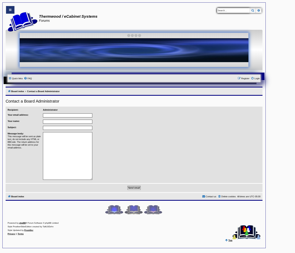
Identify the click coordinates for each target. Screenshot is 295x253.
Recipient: (13, 110)
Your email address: (18, 115)
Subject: (12, 127)
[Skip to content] (10, 10)
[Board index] (21, 21)
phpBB (22, 223)
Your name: (14, 121)
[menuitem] (28, 78)
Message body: (16, 133)
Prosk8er (28, 230)
